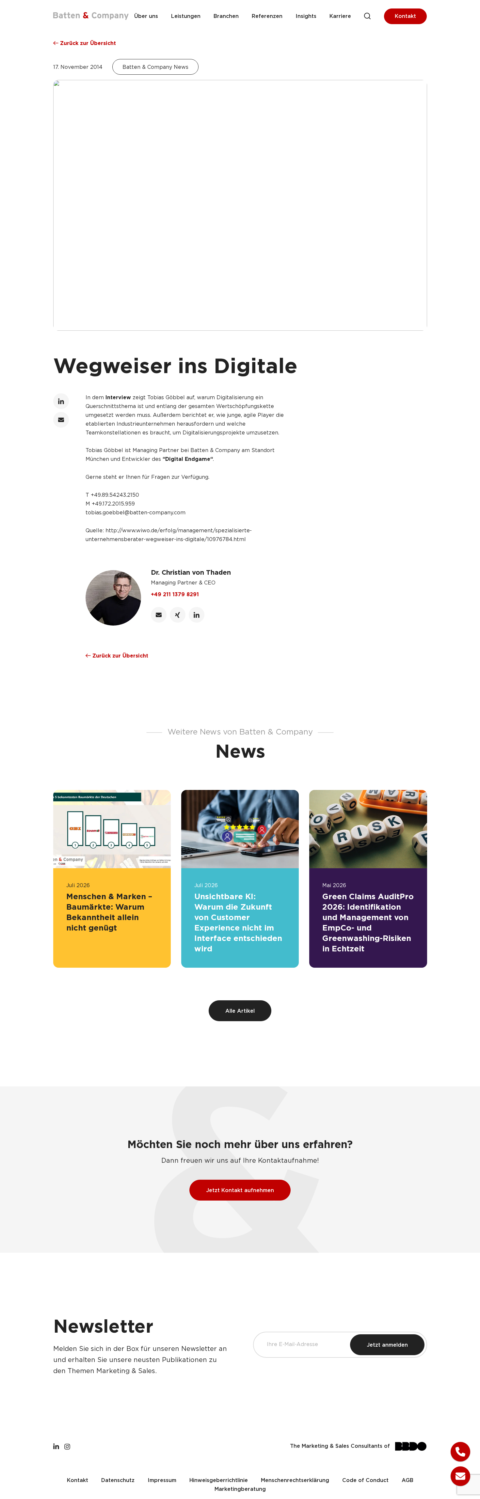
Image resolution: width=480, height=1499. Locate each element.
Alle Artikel (240, 1011)
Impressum (162, 1480)
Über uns (146, 16)
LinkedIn (61, 401)
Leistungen (185, 16)
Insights (306, 16)
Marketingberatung (240, 1489)
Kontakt (405, 16)
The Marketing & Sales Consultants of (340, 1446)
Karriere (340, 16)
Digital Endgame (187, 459)
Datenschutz (118, 1480)
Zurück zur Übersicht (87, 43)
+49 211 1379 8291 (175, 594)
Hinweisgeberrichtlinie (218, 1480)
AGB (407, 1480)
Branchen (226, 16)
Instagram (67, 1446)
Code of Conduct (365, 1480)
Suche (367, 16)
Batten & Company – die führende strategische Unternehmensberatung (91, 16)
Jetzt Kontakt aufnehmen (240, 1190)
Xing (177, 615)
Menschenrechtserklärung (295, 1480)
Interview (118, 397)
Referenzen (267, 16)
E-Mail (61, 420)
